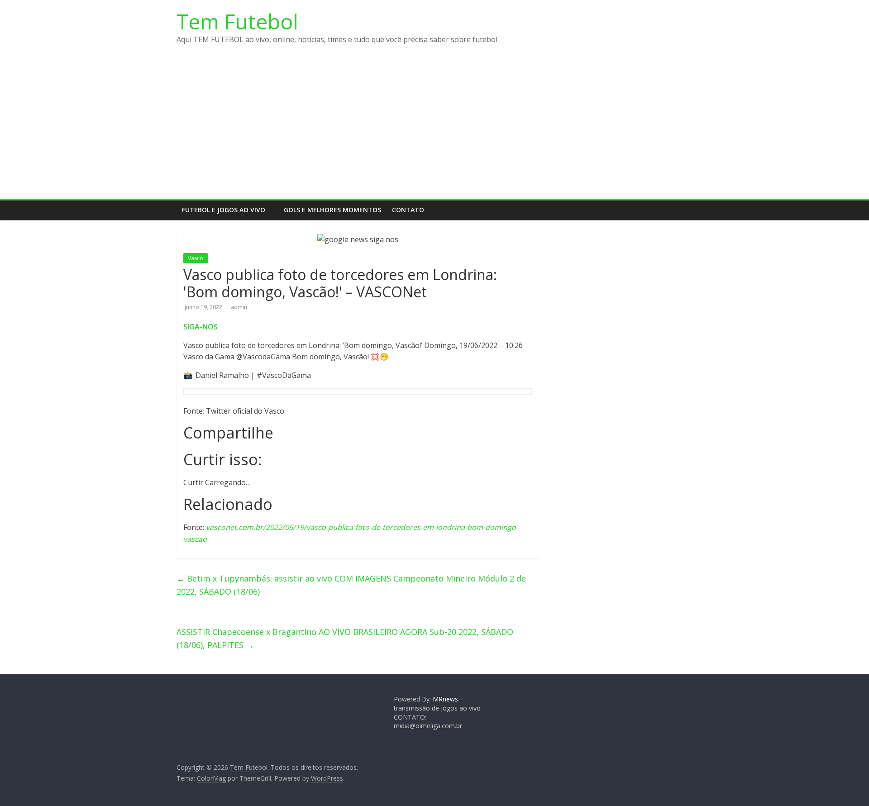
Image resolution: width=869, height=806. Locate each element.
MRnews (445, 699)
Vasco (195, 258)
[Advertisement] (434, 130)
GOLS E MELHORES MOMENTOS (332, 209)
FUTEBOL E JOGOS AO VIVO (223, 209)
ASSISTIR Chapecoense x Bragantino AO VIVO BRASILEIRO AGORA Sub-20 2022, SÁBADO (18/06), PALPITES (345, 638)
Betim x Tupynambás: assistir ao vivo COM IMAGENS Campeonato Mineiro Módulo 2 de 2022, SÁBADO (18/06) (351, 585)
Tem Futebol (237, 21)
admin (239, 307)
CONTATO (408, 209)
